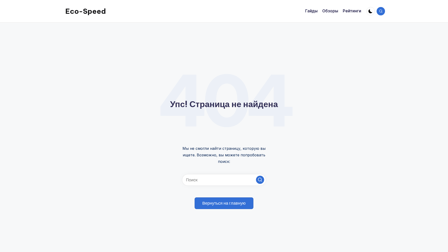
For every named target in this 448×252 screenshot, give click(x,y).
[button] (260, 180)
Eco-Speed (85, 11)
